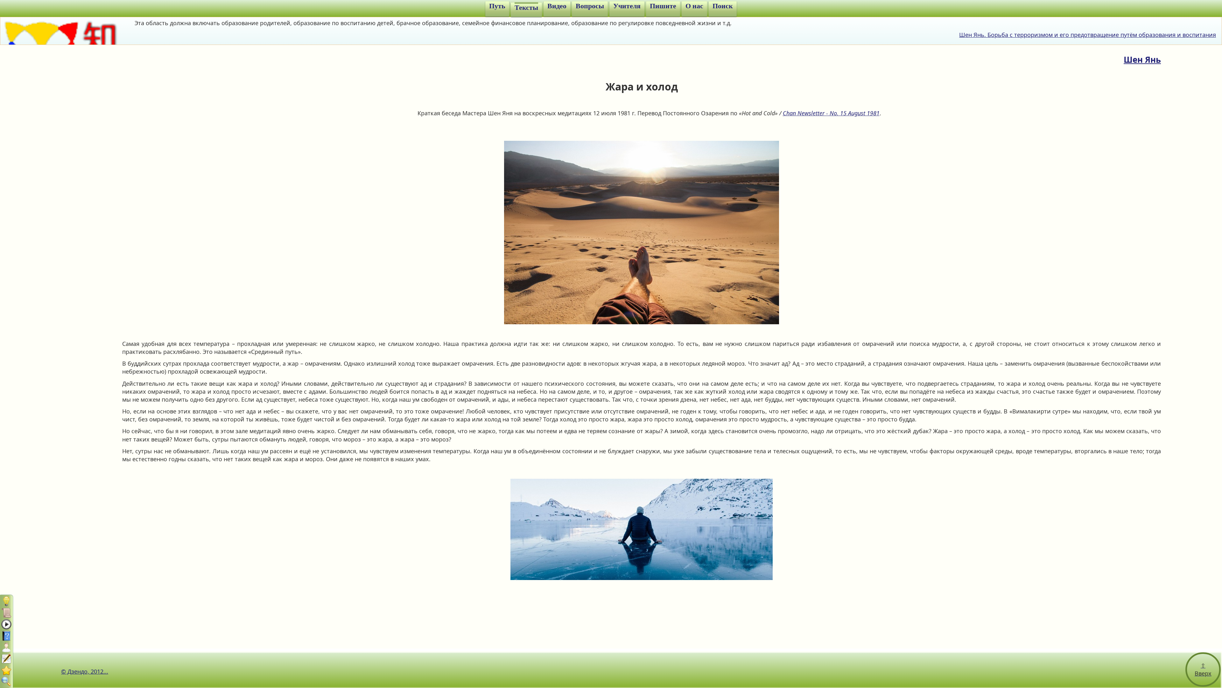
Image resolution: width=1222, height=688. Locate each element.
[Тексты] (6, 613)
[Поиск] (6, 682)
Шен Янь (1142, 59)
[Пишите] (6, 659)
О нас (694, 6)
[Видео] (6, 624)
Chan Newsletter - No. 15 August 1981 (831, 113)
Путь (497, 6)
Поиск (723, 6)
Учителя (627, 6)
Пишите (663, 6)
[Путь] (6, 601)
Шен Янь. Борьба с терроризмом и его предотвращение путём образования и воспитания (1087, 35)
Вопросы (590, 6)
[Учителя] (6, 647)
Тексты (526, 7)
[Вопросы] (6, 636)
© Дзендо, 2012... (84, 671)
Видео (556, 6)
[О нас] (6, 670)
